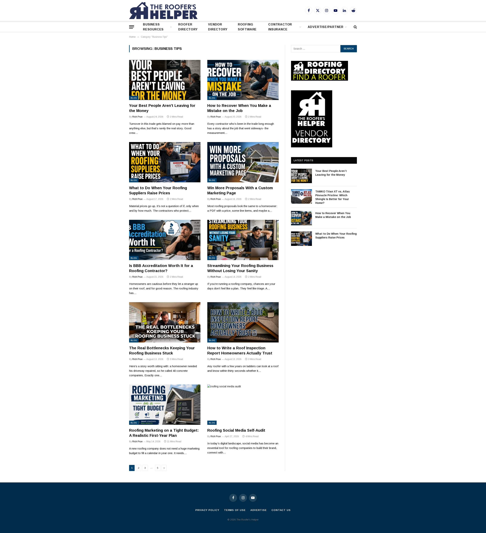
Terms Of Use (235, 510)
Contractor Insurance (280, 27)
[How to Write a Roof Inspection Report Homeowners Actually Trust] (243, 322)
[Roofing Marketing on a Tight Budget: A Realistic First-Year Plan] (164, 404)
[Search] (355, 27)
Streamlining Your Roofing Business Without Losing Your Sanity (240, 268)
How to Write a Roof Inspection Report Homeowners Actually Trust (239, 350)
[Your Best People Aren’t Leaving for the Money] (164, 80)
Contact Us (281, 510)
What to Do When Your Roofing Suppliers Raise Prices (158, 190)
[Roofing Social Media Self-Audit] (243, 404)
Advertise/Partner (326, 27)
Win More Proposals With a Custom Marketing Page (240, 190)
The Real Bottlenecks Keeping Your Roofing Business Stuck (162, 350)
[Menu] (131, 27)
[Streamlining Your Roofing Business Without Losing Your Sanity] (243, 240)
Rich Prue (137, 116)
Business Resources (153, 27)
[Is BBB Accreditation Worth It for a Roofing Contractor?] (164, 240)
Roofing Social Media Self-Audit (236, 430)
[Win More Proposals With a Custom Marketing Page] (243, 162)
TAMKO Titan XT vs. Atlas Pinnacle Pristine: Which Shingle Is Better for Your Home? (332, 197)
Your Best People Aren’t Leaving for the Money (162, 108)
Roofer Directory (187, 27)
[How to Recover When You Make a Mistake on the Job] (243, 80)
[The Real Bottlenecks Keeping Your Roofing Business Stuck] (164, 322)
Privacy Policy (207, 510)
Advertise (258, 510)
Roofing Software (247, 27)
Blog (134, 98)
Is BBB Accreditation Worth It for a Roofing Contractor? (161, 268)
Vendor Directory (217, 27)
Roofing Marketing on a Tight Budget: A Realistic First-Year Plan (164, 433)
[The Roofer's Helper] (163, 10)
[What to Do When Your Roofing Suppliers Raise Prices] (164, 162)
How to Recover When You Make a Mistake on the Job (239, 108)
